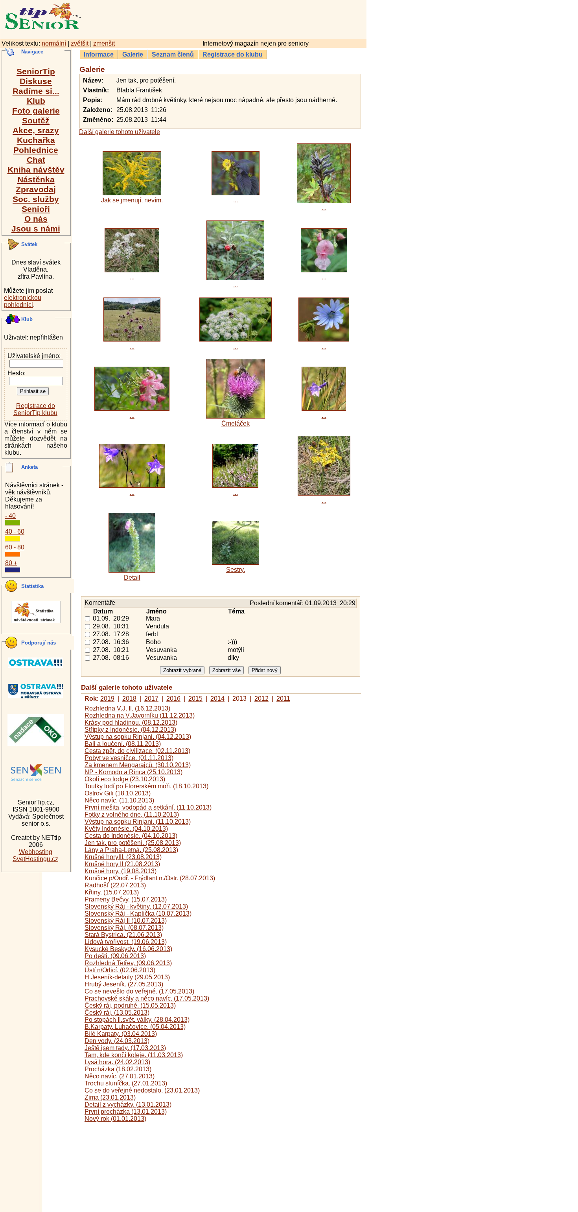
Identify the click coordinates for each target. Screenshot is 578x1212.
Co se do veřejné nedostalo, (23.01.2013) (142, 1090)
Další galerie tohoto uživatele (119, 132)
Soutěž (36, 120)
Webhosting (35, 851)
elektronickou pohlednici (22, 301)
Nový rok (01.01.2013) (115, 1118)
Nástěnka (36, 179)
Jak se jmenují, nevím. (132, 200)
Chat (36, 159)
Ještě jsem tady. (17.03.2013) (125, 1048)
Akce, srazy (36, 130)
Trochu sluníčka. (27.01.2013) (126, 1083)
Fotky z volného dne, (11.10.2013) (132, 814)
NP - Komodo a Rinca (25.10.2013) (133, 772)
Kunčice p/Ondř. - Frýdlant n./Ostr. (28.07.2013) (150, 878)
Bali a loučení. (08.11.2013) (123, 743)
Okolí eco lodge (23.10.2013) (125, 779)
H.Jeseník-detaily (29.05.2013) (127, 977)
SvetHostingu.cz (35, 859)
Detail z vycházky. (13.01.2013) (128, 1104)
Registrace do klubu (232, 54)
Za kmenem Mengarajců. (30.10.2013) (138, 765)
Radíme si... (36, 90)
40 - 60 (14, 531)
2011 (283, 698)
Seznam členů (173, 54)
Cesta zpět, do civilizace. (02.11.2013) (137, 750)
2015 (195, 698)
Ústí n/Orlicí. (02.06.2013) (120, 970)
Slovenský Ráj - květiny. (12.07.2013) (136, 906)
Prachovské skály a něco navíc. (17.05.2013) (147, 998)
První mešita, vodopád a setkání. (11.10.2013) (148, 807)
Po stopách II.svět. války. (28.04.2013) (137, 1019)
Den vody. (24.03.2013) (117, 1041)
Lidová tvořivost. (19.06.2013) (126, 941)
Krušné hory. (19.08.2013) (120, 871)
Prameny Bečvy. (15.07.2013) (126, 899)
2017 (151, 698)
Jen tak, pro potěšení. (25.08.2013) (133, 842)
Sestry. (235, 569)
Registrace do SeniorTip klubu (35, 409)
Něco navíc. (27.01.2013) (120, 1076)
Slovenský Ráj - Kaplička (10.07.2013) (138, 913)
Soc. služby (36, 199)
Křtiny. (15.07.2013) (112, 892)
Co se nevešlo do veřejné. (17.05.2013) (139, 991)
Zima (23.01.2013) (110, 1097)
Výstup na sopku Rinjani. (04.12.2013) (138, 736)
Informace (99, 54)
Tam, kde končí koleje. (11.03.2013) (134, 1055)
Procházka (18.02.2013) (118, 1069)
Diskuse (36, 81)
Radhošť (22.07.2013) (115, 885)
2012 (261, 698)
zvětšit (79, 43)
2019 (107, 698)
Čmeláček (235, 423)
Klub (36, 100)
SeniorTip (36, 71)
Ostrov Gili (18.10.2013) (118, 793)
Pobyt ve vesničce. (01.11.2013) (129, 758)
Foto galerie (36, 110)
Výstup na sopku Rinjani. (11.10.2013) (138, 821)
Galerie (132, 54)
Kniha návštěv (35, 169)
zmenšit (104, 43)
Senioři (36, 208)
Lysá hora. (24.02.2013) (117, 1062)
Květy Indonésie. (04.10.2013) (126, 828)
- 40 (10, 515)
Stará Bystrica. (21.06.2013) (123, 934)
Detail (132, 577)
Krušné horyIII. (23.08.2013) (123, 857)
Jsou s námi (35, 228)
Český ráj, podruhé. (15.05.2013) (130, 1005)
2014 (217, 698)
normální (54, 43)
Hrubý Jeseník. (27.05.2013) (124, 984)
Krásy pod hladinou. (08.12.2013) (131, 722)
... (235, 200)
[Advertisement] (258, 18)
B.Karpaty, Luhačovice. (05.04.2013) (135, 1026)
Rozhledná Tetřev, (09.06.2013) (128, 963)
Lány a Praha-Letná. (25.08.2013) (131, 850)
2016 (173, 698)
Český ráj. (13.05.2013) (117, 1012)
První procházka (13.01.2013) (126, 1111)
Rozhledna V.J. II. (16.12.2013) (127, 708)
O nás (36, 218)
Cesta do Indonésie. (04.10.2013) (131, 835)
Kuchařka (36, 140)
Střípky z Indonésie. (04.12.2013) (130, 729)
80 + (11, 563)
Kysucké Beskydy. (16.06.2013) (128, 949)
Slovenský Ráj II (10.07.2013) (126, 920)
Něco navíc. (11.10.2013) (119, 800)
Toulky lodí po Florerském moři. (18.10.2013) (146, 786)
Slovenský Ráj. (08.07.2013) (124, 927)
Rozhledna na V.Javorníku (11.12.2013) (140, 715)
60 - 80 (14, 547)
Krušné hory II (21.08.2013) (122, 864)
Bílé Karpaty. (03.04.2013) (121, 1033)
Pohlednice (35, 149)
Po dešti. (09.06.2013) (115, 956)
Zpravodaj (36, 189)
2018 (129, 698)
